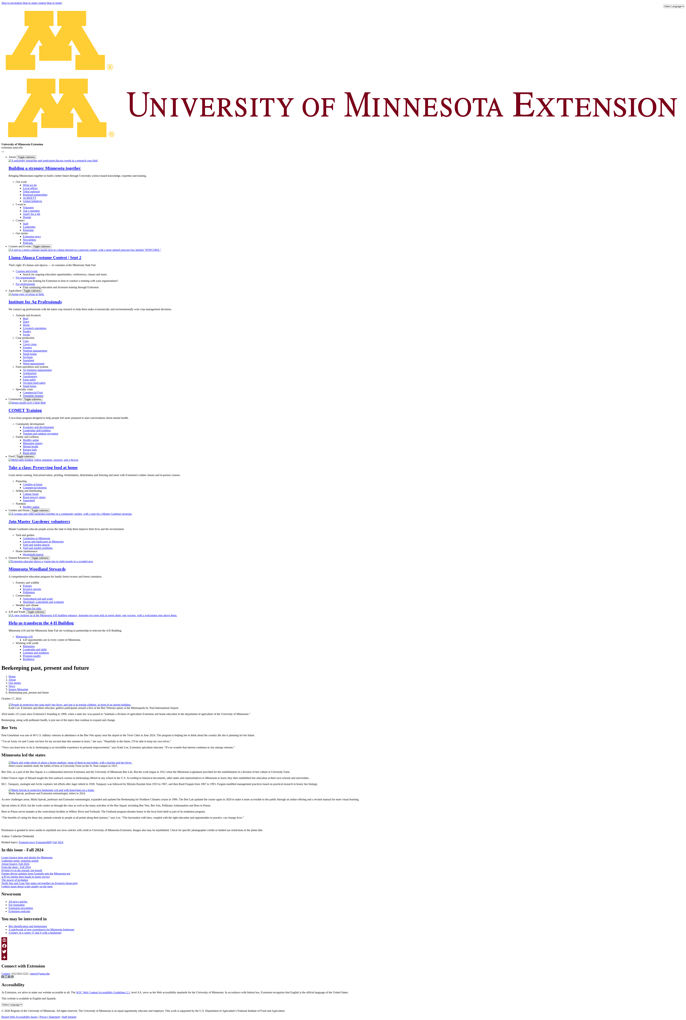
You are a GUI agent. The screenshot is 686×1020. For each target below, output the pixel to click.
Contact (20, 220)
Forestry (27, 585)
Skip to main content (35, 2)
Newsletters (29, 239)
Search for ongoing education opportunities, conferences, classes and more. (65, 274)
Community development (30, 423)
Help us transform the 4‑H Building (41, 623)
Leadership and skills (35, 649)
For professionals (25, 284)
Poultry (27, 331)
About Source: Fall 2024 (15, 863)
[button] (53, 160)
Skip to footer (54, 2)
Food (12, 456)
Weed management (33, 363)
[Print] (343, 940)
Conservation (23, 595)
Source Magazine (18, 689)
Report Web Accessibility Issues (19, 1016)
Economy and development (38, 427)
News (12, 686)
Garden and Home (19, 510)
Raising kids (30, 449)
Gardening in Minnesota (36, 538)
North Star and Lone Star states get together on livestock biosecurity (39, 883)
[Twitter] (343, 951)
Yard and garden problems (38, 547)
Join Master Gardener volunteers (39, 521)
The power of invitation (14, 880)
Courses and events (27, 271)
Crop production (25, 337)
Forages (27, 347)
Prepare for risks (32, 608)
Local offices (30, 188)
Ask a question (31, 210)
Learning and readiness (36, 652)
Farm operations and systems (32, 366)
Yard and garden (25, 535)
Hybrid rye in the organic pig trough (21, 870)
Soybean (28, 357)
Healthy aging (31, 440)
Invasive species (32, 589)
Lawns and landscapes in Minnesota (43, 541)
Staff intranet (69, 1016)
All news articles (18, 901)
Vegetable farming (33, 395)
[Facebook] (343, 946)
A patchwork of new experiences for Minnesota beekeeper (41, 929)
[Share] (343, 957)
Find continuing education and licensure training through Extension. (61, 287)
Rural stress (29, 452)
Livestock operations (34, 328)
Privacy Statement (49, 1016)
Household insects (33, 554)
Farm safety (29, 379)
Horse (26, 324)
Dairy (26, 321)
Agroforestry (30, 376)
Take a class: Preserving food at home (43, 467)
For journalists (17, 904)
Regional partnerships (35, 194)
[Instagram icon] (9, 977)
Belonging (29, 646)
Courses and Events (20, 246)
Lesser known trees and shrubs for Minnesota (27, 857)
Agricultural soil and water (38, 598)
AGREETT (29, 197)
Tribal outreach (31, 191)
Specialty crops (24, 389)
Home (12, 676)
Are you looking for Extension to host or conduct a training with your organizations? (70, 280)
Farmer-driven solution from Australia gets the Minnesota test (35, 873)
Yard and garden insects (36, 544)
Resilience (28, 659)
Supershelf (29, 500)
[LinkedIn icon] (12, 977)
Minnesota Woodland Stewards (37, 569)
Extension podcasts (19, 911)
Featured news (27, 842)
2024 (60, 842)
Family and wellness (27, 436)
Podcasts (28, 242)
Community (16, 399)
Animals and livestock (28, 315)
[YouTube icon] (6, 977)
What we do (30, 185)
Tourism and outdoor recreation (40, 433)
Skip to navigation (12, 2)
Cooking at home (32, 484)
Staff (25, 223)
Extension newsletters (21, 908)
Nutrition (21, 503)
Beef (25, 318)
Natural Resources (19, 557)
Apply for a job (31, 214)
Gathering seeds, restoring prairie (20, 860)
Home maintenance (27, 551)
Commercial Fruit (33, 392)
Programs (28, 230)
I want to (21, 204)
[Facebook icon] (3, 977)
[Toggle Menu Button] (2, 151)
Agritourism (29, 373)
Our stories (22, 233)
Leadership (29, 226)
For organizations (25, 277)
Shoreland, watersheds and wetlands (43, 601)
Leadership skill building (37, 430)
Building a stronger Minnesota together (45, 168)
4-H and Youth (17, 611)
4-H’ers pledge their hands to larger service (25, 876)
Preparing (21, 481)
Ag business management (37, 370)
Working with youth (27, 643)
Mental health (30, 446)
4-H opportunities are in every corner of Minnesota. (52, 639)
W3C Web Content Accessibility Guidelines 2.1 (103, 992)
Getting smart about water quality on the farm (27, 886)
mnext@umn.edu (40, 973)
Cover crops (30, 344)
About (12, 157)
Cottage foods (31, 494)
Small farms (29, 386)
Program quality (32, 655)
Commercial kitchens (35, 487)
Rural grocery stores (34, 497)
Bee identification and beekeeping (28, 926)
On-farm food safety (34, 382)
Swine (26, 334)
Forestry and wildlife (27, 582)
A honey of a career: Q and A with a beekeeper (35, 932)
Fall (55, 842)
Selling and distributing (29, 490)
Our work (21, 181)
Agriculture (15, 290)
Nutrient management (35, 350)
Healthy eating (31, 506)
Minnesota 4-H (24, 636)
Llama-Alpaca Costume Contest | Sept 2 (45, 257)
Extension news (32, 236)
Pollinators (29, 592)
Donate (27, 217)
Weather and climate (27, 605)
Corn (26, 341)
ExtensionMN (44, 842)
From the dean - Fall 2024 (16, 867)
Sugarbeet (28, 360)
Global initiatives (32, 201)
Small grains (30, 353)
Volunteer (28, 207)
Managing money (33, 443)
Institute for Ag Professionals (35, 301)
